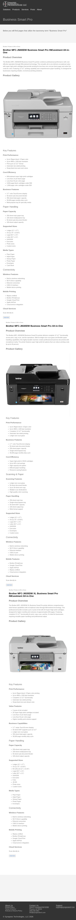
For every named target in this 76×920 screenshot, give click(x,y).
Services (25, 10)
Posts (32, 10)
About (39, 10)
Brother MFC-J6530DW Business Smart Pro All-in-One (34, 326)
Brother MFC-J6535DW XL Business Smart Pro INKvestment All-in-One (33, 594)
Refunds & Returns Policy (13, 911)
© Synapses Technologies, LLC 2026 (18, 917)
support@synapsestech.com (65, 907)
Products (16, 10)
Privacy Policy (10, 907)
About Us (9, 905)
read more (6, 317)
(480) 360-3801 (34, 911)
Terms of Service (10, 909)
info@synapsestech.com (37, 912)
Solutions (6, 10)
